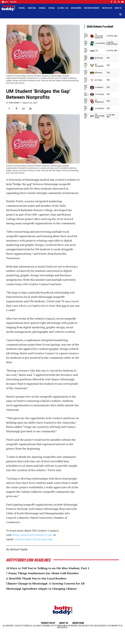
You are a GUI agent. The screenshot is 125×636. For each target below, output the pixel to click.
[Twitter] (119, 2)
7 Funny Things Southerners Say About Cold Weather (42, 573)
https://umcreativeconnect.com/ (32, 535)
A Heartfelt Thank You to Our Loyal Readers (36, 578)
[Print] (30, 109)
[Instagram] (115, 2)
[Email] (23, 109)
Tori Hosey (14, 103)
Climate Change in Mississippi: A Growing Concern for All (45, 583)
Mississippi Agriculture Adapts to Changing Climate (41, 588)
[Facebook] (111, 2)
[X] (16, 109)
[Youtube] (122, 2)
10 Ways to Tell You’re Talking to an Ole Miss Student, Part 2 (47, 568)
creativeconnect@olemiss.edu (33, 539)
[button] (120, 14)
